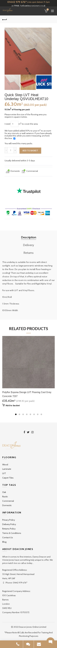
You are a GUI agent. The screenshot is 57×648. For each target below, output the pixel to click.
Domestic (7, 505)
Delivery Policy (9, 524)
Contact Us (7, 537)
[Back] (4, 19)
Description (28, 237)
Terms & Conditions (11, 533)
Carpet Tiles (8, 477)
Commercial (8, 501)
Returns (28, 253)
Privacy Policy (8, 520)
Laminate (6, 469)
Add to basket (30, 150)
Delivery (28, 245)
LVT (4, 473)
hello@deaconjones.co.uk (32, 5)
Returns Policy (9, 528)
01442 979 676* (17, 2)
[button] (50, 641)
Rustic (5, 496)
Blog (4, 542)
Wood (5, 464)
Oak (4, 492)
